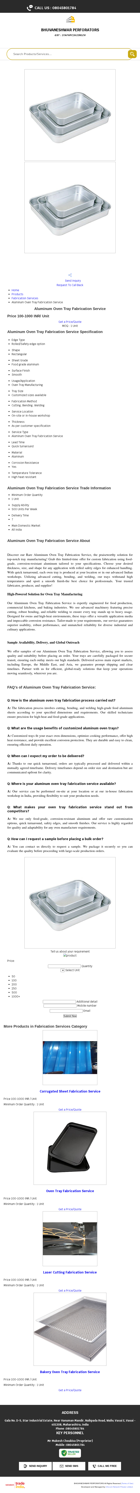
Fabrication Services (25, 298)
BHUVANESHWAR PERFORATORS (70, 32)
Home (15, 290)
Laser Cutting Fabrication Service (70, 1272)
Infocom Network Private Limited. (119, 1487)
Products (17, 294)
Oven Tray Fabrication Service (70, 1191)
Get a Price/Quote (70, 322)
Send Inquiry (72, 280)
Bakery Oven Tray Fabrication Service (70, 1372)
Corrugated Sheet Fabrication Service (70, 1091)
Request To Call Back (70, 285)
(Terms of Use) (127, 1483)
